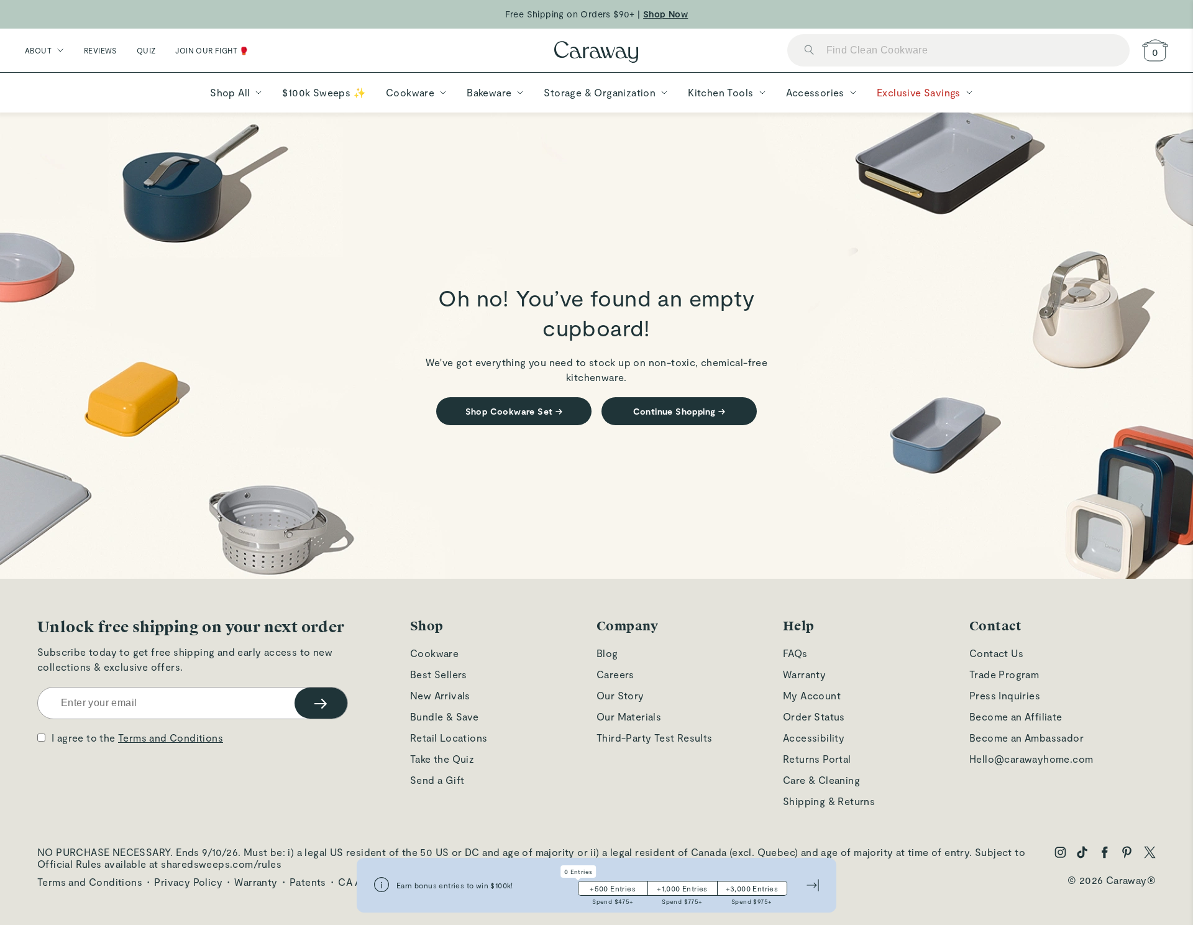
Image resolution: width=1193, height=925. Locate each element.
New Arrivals (440, 695)
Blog (607, 653)
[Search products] (809, 51)
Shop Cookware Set (514, 411)
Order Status (814, 716)
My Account (812, 695)
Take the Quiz (442, 759)
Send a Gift (437, 780)
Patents (308, 882)
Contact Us (996, 653)
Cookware (434, 653)
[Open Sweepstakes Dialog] (381, 885)
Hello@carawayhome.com (1031, 759)
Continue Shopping (679, 411)
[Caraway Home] (596, 53)
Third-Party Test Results (654, 737)
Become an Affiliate (1016, 716)
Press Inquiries (1004, 695)
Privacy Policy (188, 882)
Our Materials (628, 716)
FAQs (795, 653)
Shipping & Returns (829, 801)
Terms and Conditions (170, 737)
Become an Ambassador (1026, 737)
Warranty (804, 674)
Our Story (620, 695)
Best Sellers (438, 674)
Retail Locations (448, 737)
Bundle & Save (444, 716)
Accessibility (813, 737)
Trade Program (1004, 674)
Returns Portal (817, 759)
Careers (615, 674)
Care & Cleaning (821, 780)
